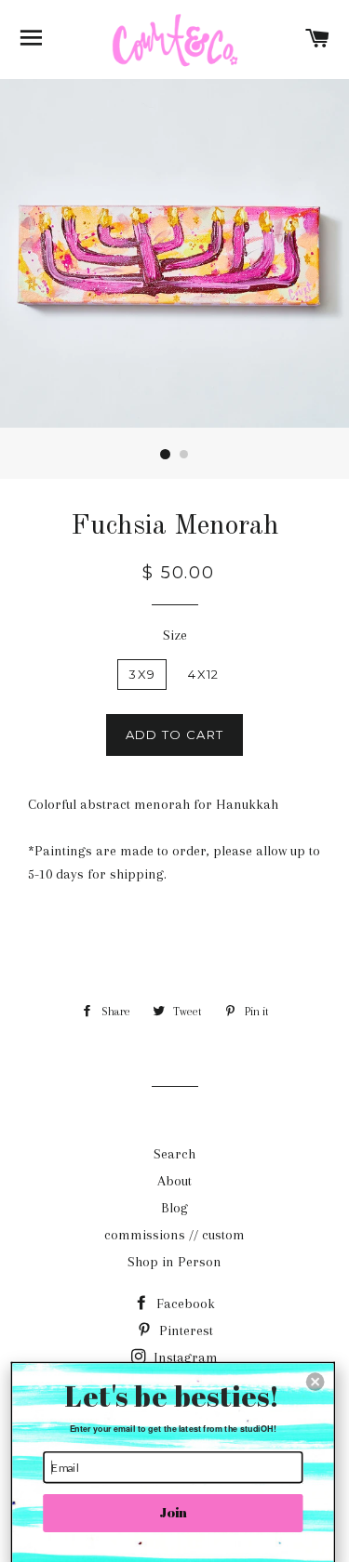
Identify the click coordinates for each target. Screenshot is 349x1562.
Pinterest (184, 1330)
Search (174, 1153)
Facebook (184, 1303)
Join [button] (173, 1512)
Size (175, 635)
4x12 (203, 674)
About (174, 1180)
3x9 (141, 674)
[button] (315, 1381)
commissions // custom (174, 1234)
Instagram (184, 1357)
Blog (174, 1207)
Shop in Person (174, 1261)
